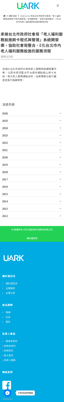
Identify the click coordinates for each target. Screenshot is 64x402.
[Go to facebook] (7, 393)
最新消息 (13, 15)
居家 (8, 321)
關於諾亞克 (11, 283)
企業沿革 (10, 292)
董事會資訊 (11, 341)
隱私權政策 (32, 238)
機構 (8, 312)
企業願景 (10, 288)
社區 (8, 317)
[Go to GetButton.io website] (7, 399)
